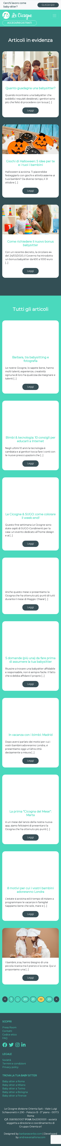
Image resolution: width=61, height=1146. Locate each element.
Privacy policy (10, 1067)
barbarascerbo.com (30, 1133)
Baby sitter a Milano (13, 1085)
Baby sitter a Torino (13, 1088)
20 (25, 999)
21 (33, 999)
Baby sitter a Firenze (14, 1095)
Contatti (7, 1031)
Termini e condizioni (14, 1063)
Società (6, 1060)
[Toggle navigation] (54, 16)
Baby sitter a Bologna (15, 1092)
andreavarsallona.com (32, 1137)
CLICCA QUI (48, 5)
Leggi (30, 110)
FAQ (4, 1038)
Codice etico (9, 1034)
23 (49, 999)
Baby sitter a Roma (13, 1081)
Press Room (9, 1027)
